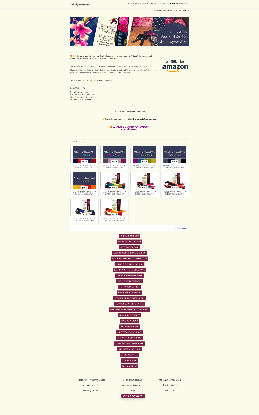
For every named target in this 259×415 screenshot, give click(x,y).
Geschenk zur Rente (129, 315)
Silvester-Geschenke (129, 349)
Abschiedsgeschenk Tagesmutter (129, 259)
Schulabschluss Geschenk (129, 344)
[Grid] (82, 141)
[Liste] (79, 141)
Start (155, 10)
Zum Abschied (129, 360)
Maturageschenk (129, 327)
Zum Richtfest (129, 366)
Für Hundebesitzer (129, 287)
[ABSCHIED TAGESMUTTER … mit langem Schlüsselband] (114, 180)
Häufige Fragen (169, 385)
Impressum (169, 390)
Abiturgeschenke (129, 247)
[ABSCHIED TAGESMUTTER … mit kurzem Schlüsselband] (84, 154)
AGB (133, 390)
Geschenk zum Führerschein (129, 298)
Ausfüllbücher (150, 3)
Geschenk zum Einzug (129, 293)
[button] (179, 3)
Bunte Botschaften (163, 10)
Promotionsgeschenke (129, 338)
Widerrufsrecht (90, 385)
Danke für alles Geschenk (129, 264)
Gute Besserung (129, 321)
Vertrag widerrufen (133, 396)
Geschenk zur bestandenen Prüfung (129, 310)
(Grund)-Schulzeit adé (129, 242)
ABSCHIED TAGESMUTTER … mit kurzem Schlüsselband (84, 166)
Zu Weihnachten (129, 355)
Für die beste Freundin (129, 281)
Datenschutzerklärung (133, 385)
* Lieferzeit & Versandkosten (91, 380)
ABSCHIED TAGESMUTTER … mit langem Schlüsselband (114, 193)
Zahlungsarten (90, 390)
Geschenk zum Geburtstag (129, 304)
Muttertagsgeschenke (129, 332)
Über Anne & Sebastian (169, 380)
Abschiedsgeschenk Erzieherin (130, 253)
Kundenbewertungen (133, 380)
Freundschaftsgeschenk (130, 276)
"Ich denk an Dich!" (129, 236)
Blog (162, 3)
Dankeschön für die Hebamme (129, 270)
